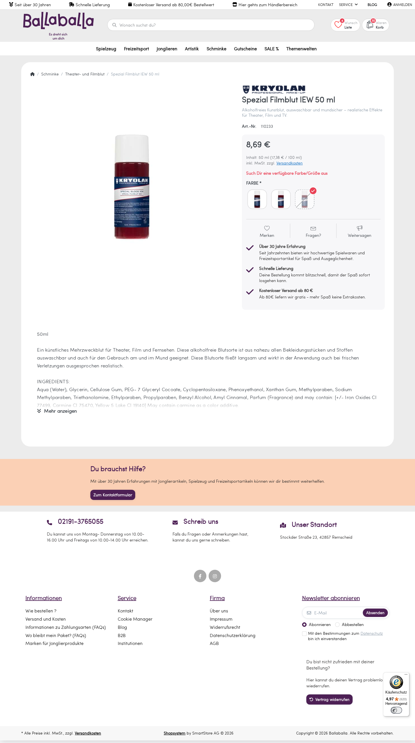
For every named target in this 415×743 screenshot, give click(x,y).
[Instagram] (215, 576)
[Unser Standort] (316, 530)
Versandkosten (289, 163)
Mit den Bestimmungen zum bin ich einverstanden (345, 636)
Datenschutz (372, 633)
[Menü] (406, 675)
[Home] (32, 74)
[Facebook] (200, 576)
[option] (131, 187)
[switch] (396, 710)
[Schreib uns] (208, 530)
